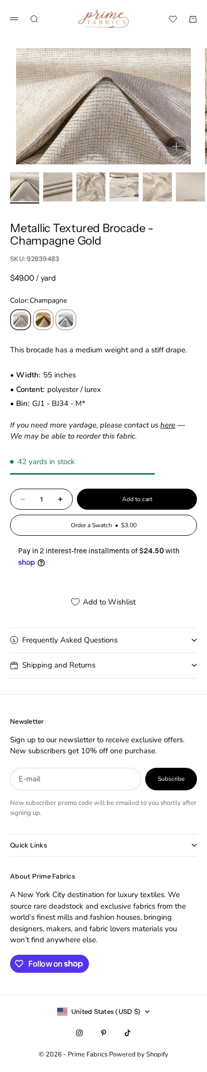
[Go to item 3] (91, 186)
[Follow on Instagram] (79, 1033)
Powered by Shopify (138, 1054)
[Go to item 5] (157, 186)
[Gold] (43, 319)
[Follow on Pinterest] (103, 1033)
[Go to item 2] (57, 186)
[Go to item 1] (24, 186)
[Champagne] (20, 319)
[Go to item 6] (190, 186)
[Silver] (65, 319)
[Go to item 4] (124, 186)
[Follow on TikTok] (128, 1033)
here (167, 425)
